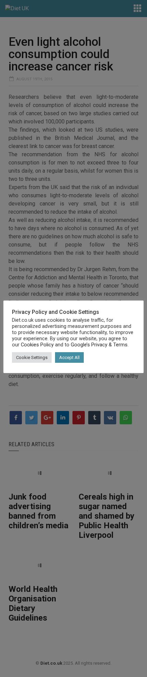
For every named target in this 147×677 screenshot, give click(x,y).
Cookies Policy (37, 345)
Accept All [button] (69, 357)
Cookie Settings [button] (32, 357)
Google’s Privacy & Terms (99, 345)
